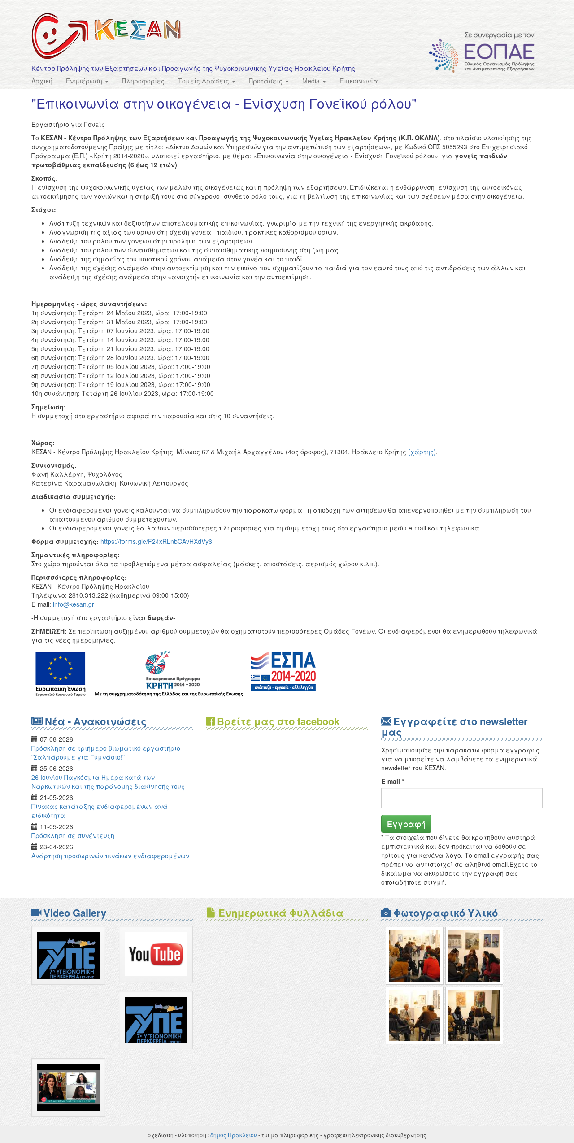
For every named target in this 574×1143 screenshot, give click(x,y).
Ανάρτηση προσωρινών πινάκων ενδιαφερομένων (110, 855)
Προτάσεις (266, 80)
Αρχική (41, 80)
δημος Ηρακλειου (233, 1135)
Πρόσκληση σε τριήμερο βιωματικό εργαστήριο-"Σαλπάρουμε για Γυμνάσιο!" (107, 752)
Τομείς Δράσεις (204, 80)
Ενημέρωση (85, 80)
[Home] (106, 36)
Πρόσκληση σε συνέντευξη (72, 835)
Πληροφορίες (143, 80)
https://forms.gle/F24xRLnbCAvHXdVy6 (156, 541)
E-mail (392, 781)
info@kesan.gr (73, 604)
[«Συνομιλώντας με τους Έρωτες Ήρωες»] (415, 956)
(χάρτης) (422, 451)
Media (312, 80)
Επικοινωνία (358, 80)
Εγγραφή (406, 823)
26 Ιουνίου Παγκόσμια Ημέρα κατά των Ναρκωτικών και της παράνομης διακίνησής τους (108, 782)
